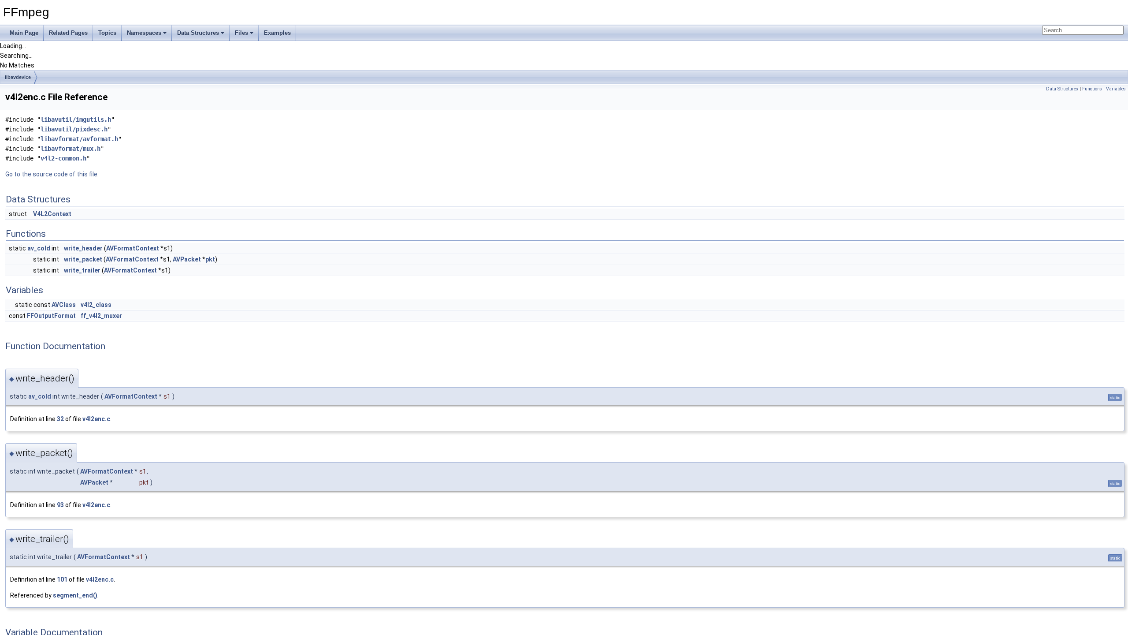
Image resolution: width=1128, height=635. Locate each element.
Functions (1092, 89)
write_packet (83, 259)
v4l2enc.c (96, 418)
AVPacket (187, 259)
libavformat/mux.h (70, 148)
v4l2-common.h (63, 158)
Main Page (24, 33)
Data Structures (198, 33)
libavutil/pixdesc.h (74, 129)
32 (60, 418)
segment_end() (75, 595)
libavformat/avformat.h (79, 138)
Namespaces (144, 33)
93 (60, 504)
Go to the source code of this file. (52, 174)
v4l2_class (96, 304)
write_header (83, 248)
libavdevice (18, 77)
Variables (1116, 89)
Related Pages (68, 33)
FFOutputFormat (51, 315)
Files (241, 33)
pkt (210, 259)
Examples (277, 33)
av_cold (38, 248)
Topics (107, 33)
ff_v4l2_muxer (101, 315)
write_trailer (82, 270)
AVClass (64, 304)
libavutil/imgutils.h (76, 119)
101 (62, 579)
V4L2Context (52, 213)
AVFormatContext (132, 248)
